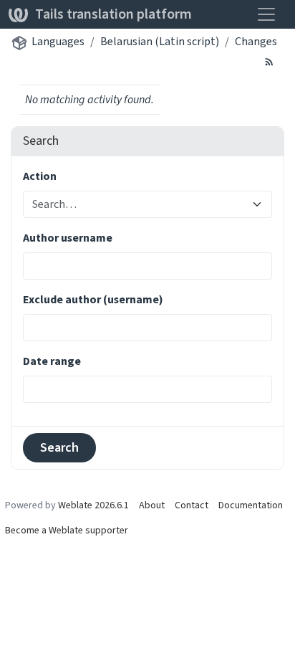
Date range (52, 361)
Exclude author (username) (93, 299)
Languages (58, 41)
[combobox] (139, 204)
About (152, 505)
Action (40, 176)
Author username (67, 237)
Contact (191, 505)
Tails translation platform (113, 14)
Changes (256, 41)
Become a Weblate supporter (66, 530)
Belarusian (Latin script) (159, 41)
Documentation (250, 505)
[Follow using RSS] (269, 61)
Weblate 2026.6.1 (93, 505)
